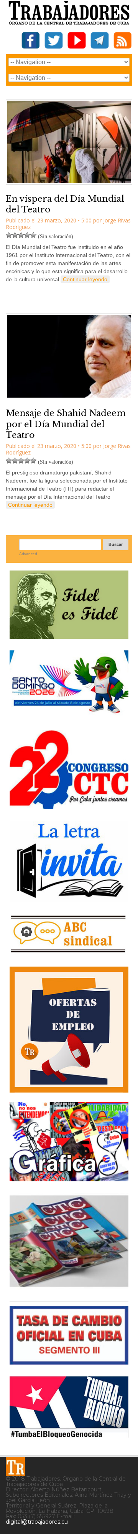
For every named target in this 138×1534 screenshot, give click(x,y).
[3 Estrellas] (21, 235)
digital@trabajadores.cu (37, 1521)
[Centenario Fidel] (69, 636)
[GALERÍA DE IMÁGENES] (69, 1178)
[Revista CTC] (69, 1287)
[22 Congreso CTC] (69, 806)
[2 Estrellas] (15, 235)
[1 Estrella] (9, 235)
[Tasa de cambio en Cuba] (69, 1362)
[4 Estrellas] (27, 235)
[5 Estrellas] (33, 235)
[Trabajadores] (15, 1466)
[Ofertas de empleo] (69, 1029)
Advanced (28, 554)
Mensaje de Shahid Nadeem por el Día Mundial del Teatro (66, 424)
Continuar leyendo (85, 279)
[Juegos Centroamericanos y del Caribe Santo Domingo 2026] (69, 715)
